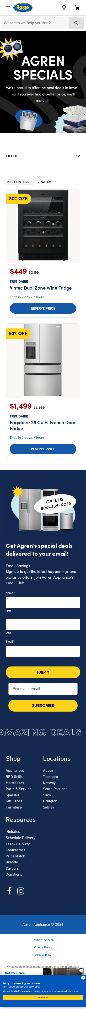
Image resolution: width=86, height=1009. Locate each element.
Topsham (50, 776)
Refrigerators (18, 182)
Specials (13, 795)
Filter (11, 155)
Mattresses (15, 783)
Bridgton (50, 801)
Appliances (15, 770)
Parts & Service (18, 789)
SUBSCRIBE (43, 705)
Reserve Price (43, 308)
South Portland (55, 789)
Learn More (43, 997)
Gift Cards (14, 801)
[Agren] (22, 7)
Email (10, 641)
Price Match (15, 856)
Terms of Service (43, 940)
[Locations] (64, 7)
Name (10, 593)
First (8, 611)
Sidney (48, 807)
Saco (47, 795)
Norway (49, 783)
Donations (14, 874)
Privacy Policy (43, 947)
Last (8, 632)
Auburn (49, 770)
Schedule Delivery (21, 837)
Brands (12, 862)
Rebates (13, 831)
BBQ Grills (14, 776)
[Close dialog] (81, 970)
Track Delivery (18, 844)
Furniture (14, 807)
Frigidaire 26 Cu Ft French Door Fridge (43, 422)
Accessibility (43, 954)
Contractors (15, 850)
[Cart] (77, 7)
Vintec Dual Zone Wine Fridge (41, 285)
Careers (12, 868)
